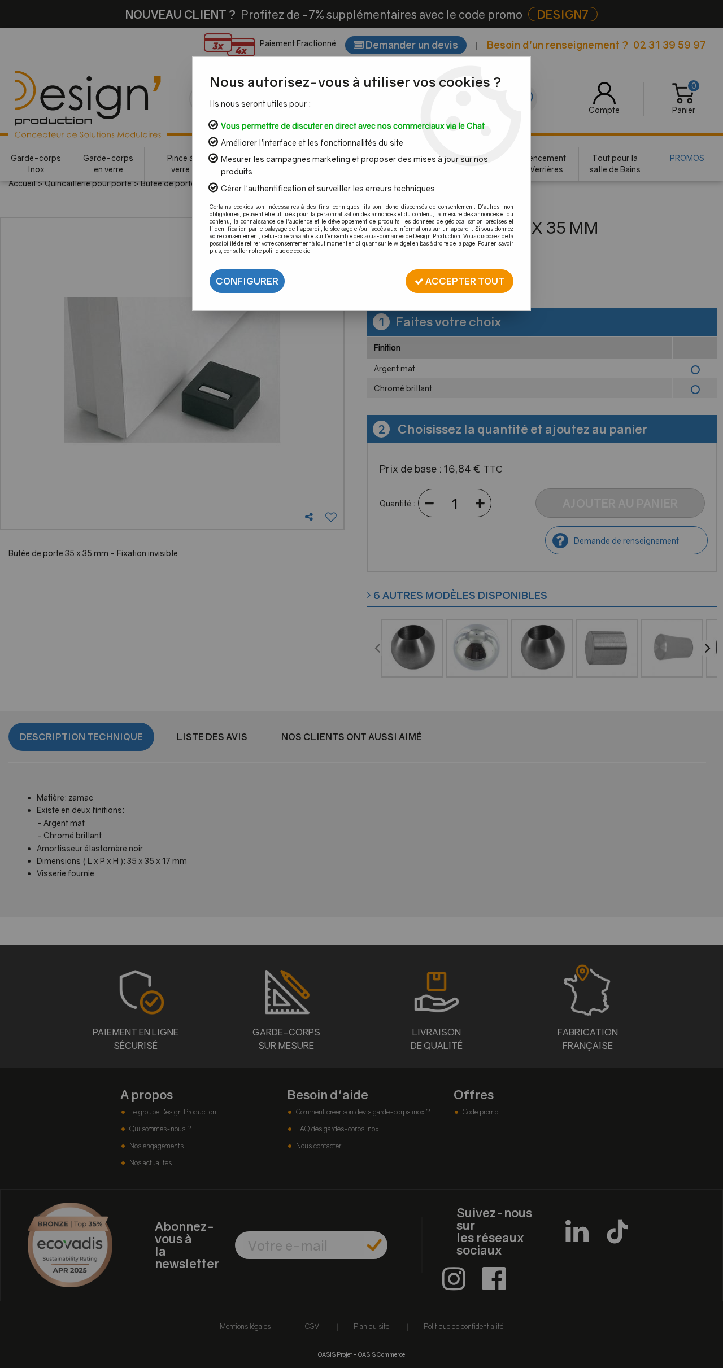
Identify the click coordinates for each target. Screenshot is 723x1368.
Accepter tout (464, 281)
